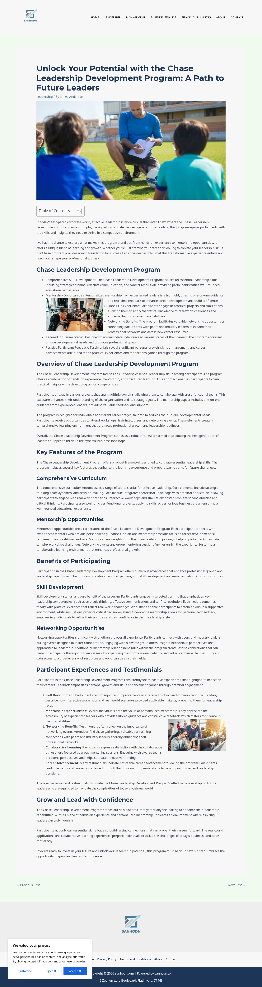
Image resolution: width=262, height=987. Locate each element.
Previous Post (28, 885)
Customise (25, 971)
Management (135, 17)
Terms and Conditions (135, 959)
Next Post (237, 885)
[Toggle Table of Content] (76, 211)
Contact (237, 17)
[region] (50, 959)
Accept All (75, 971)
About (220, 17)
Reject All (50, 971)
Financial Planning (196, 17)
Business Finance (163, 17)
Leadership (112, 17)
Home (95, 17)
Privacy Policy (106, 959)
